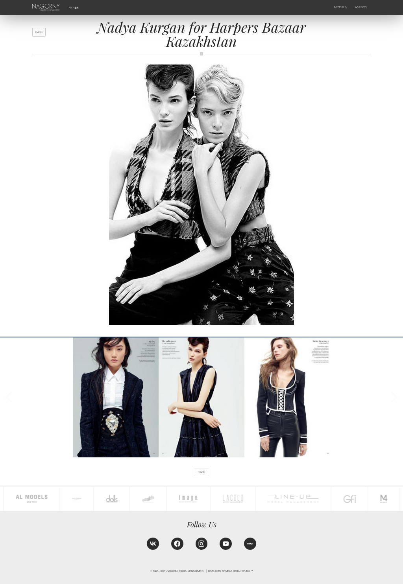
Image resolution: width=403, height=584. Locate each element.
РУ (70, 7)
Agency (361, 7)
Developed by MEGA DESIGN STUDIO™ (230, 570)
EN (76, 7)
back (39, 32)
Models (340, 7)
